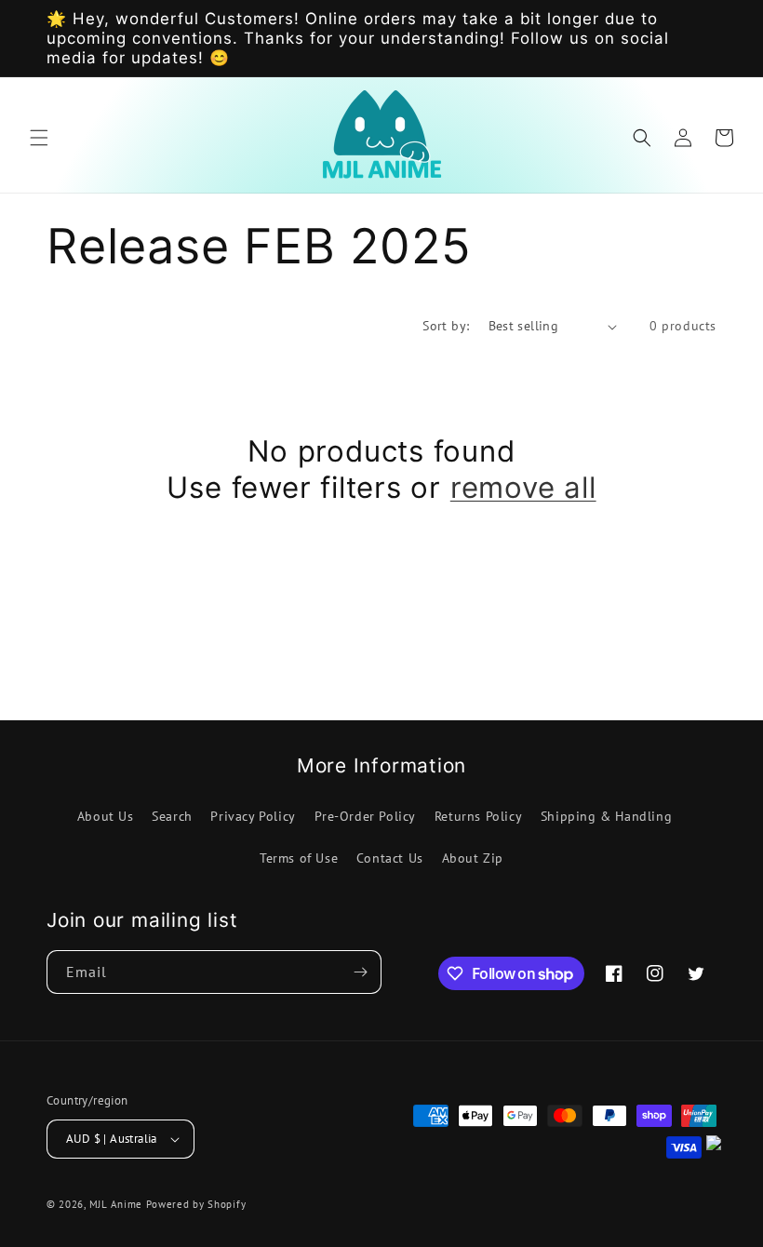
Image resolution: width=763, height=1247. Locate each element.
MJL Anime (115, 1204)
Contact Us (389, 858)
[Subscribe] (360, 972)
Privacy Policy (252, 816)
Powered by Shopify (196, 1204)
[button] (39, 137)
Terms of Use (299, 858)
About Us (105, 816)
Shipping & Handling (606, 816)
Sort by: (445, 325)
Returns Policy (478, 816)
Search (172, 816)
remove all (523, 487)
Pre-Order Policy (366, 816)
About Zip (472, 858)
